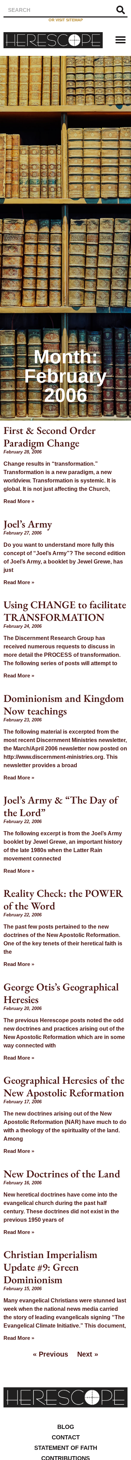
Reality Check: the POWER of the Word (63, 899)
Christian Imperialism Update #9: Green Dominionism (50, 1267)
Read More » (18, 501)
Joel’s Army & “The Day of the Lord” (60, 806)
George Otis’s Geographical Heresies (61, 993)
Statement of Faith (65, 1448)
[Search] (121, 9)
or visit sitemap (66, 20)
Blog (65, 1427)
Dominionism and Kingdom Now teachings (63, 704)
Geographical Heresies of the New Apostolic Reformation (63, 1086)
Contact (66, 1437)
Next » (87, 1354)
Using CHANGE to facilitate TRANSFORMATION (64, 611)
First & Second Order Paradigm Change (49, 436)
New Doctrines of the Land (61, 1174)
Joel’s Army (27, 524)
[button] (121, 39)
